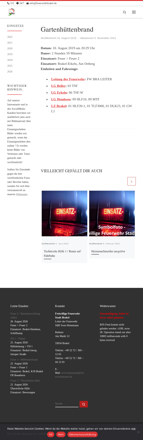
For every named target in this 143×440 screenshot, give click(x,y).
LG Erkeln (59, 92)
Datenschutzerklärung (82, 434)
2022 (9, 36)
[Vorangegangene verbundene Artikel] (122, 181)
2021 (9, 42)
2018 (9, 59)
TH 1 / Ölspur (17, 338)
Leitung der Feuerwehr (68, 79)
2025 (9, 65)
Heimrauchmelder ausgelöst (108, 251)
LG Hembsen (60, 99)
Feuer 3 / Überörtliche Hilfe (25, 380)
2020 (9, 48)
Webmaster (21, 194)
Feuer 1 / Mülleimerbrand (24, 359)
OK (51, 434)
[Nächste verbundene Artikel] (131, 181)
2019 (9, 54)
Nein (61, 434)
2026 (9, 71)
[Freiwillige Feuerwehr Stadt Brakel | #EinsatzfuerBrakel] (11, 11)
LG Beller (58, 86)
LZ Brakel (58, 106)
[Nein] (138, 432)
